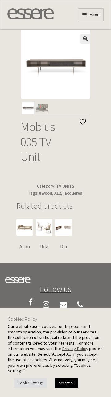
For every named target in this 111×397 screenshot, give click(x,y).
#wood (45, 193)
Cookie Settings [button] (30, 383)
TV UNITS (65, 186)
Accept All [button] (67, 383)
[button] (85, 39)
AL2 (57, 193)
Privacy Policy (75, 348)
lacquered (72, 193)
